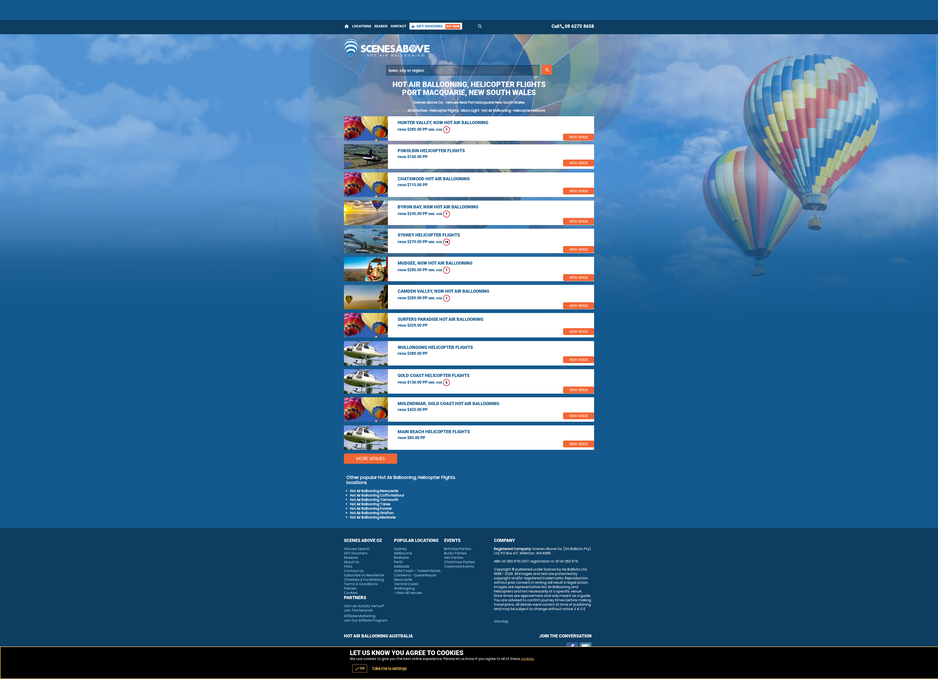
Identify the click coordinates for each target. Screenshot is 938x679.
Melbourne (403, 553)
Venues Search (357, 548)
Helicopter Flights (444, 110)
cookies (527, 658)
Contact (398, 26)
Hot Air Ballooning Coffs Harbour (377, 495)
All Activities (417, 110)
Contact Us (353, 570)
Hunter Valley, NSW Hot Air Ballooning (443, 122)
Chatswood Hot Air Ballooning (434, 178)
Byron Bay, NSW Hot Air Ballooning (438, 206)
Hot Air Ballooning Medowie (373, 517)
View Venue (578, 137)
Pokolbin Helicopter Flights (431, 150)
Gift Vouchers (435, 26)
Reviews (351, 557)
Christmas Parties (459, 562)
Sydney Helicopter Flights (429, 234)
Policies (350, 588)
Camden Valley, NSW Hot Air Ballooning (443, 291)
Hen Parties (453, 557)
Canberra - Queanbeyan (415, 575)
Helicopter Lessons (529, 110)
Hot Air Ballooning (496, 110)
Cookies (351, 592)
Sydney (400, 548)
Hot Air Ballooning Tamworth (374, 499)
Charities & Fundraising (364, 579)
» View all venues (408, 592)
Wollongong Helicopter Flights (435, 347)
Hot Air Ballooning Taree (370, 504)
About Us (351, 562)
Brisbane (401, 557)
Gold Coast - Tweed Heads (417, 570)
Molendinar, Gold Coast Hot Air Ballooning (448, 403)
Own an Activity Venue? (364, 608)
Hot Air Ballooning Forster (371, 508)
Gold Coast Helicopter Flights (433, 375)
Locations (361, 26)
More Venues (370, 458)
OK (359, 668)
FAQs (348, 566)
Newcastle (403, 579)
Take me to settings (389, 668)
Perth (398, 562)
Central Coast (406, 584)
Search (381, 26)
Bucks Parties (455, 553)
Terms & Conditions (361, 584)
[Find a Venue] (463, 70)
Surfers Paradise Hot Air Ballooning (440, 319)
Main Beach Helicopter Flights (434, 431)
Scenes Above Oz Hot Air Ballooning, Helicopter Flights (425, 49)
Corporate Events (459, 566)
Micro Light (470, 110)
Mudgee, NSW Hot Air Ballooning (435, 263)
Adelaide (401, 566)
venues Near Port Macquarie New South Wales (485, 102)
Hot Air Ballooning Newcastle (374, 490)
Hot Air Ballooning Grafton (372, 512)
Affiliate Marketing (366, 618)
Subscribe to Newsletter (364, 575)
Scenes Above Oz (428, 102)
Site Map (501, 621)
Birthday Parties (457, 548)
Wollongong (404, 588)
